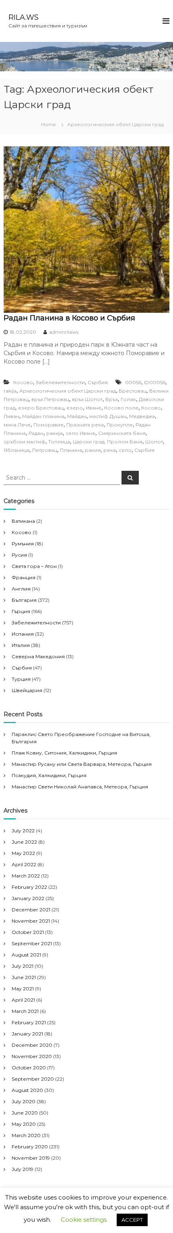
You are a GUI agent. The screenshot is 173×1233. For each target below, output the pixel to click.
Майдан (76, 416)
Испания (23, 634)
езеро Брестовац (41, 408)
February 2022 (29, 887)
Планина (71, 450)
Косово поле (121, 408)
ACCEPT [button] (132, 1219)
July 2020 (23, 1101)
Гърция (21, 611)
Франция (23, 577)
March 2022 (26, 876)
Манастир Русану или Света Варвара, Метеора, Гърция (82, 764)
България (24, 600)
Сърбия (98, 382)
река (109, 450)
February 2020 (30, 1147)
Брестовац (132, 391)
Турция (21, 679)
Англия (21, 589)
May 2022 (23, 853)
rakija (10, 391)
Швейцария (27, 690)
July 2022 (23, 831)
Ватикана (23, 521)
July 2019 (22, 1169)
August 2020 (27, 1090)
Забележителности (60, 382)
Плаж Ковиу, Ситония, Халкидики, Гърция (64, 753)
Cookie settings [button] (84, 1219)
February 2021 (29, 1022)
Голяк (128, 399)
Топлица (59, 442)
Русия (19, 555)
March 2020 (26, 1135)
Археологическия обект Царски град (67, 391)
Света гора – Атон (34, 566)
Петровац (44, 450)
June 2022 (24, 842)
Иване (93, 408)
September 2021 (32, 943)
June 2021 (24, 977)
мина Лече (17, 425)
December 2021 (31, 910)
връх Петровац (50, 399)
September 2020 (33, 1079)
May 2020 (24, 1124)
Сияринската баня (122, 433)
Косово (23, 382)
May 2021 (23, 989)
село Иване (80, 433)
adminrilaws (63, 332)
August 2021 (26, 955)
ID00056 (154, 382)
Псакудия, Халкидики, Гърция (49, 775)
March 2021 (25, 1011)
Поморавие (48, 425)
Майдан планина (43, 416)
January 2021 (27, 1034)
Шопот (154, 442)
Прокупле (120, 425)
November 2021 (31, 921)
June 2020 (25, 1113)
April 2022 (24, 864)
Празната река (85, 425)
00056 (133, 382)
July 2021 (22, 966)
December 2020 (32, 1045)
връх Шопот (87, 399)
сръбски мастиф (24, 442)
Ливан (11, 416)
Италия (21, 645)
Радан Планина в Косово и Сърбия (69, 318)
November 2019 (31, 1158)
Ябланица (16, 450)
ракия (93, 450)
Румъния (23, 544)
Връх (111, 399)
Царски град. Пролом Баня (107, 442)
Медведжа (142, 416)
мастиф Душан (107, 416)
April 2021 (23, 1000)
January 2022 (28, 898)
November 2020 (32, 1056)
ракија (54, 433)
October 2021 (28, 932)
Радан (36, 433)
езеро (74, 408)
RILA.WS (23, 17)
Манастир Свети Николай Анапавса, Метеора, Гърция (80, 787)
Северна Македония (38, 656)
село (125, 450)
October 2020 (29, 1068)
